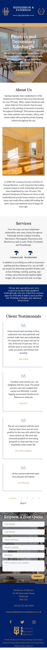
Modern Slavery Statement (23, 646)
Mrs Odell (23, 359)
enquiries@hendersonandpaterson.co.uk (23, 612)
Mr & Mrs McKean (23, 451)
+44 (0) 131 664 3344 (23, 606)
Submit (38, 576)
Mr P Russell (23, 483)
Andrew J (23, 403)
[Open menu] (23, 24)
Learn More (23, 73)
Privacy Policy (39, 643)
